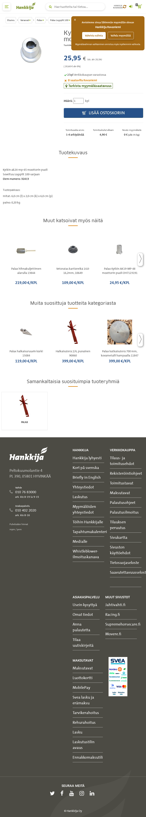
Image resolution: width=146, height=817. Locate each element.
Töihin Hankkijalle (88, 521)
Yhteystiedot (83, 487)
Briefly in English (87, 477)
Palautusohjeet (122, 502)
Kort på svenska (86, 467)
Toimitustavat (121, 483)
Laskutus (80, 496)
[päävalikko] (6, 6)
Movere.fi (113, 633)
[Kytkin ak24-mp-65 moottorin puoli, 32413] (30, 50)
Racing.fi (112, 614)
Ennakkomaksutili (88, 757)
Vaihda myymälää (121, 35)
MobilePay (81, 687)
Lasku (77, 732)
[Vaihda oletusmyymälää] (124, 7)
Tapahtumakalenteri (90, 531)
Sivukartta (118, 537)
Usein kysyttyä (85, 604)
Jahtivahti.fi (115, 604)
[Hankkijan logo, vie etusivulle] (26, 6)
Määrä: (68, 101)
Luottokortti (83, 677)
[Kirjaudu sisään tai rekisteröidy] (130, 6)
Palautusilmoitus (124, 512)
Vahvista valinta (94, 35)
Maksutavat (120, 492)
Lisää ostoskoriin (106, 113)
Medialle (80, 541)
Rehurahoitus (84, 722)
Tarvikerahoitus (86, 712)
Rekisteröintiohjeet (126, 473)
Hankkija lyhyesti (87, 457)
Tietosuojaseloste (124, 562)
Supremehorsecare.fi (122, 624)
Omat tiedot (83, 614)
